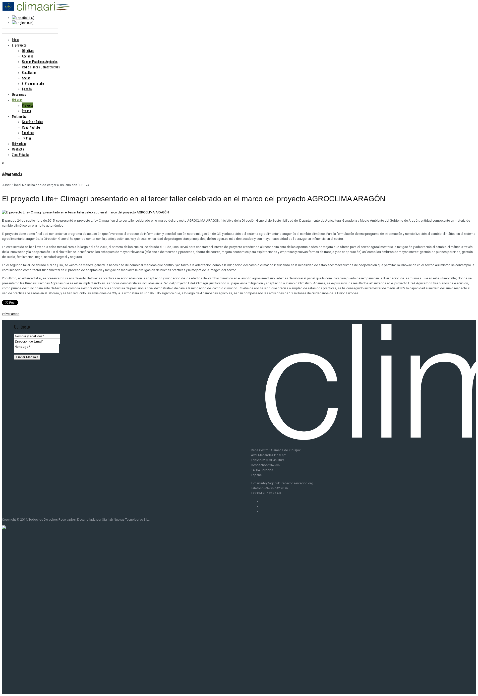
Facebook (28, 132)
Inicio (15, 39)
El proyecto (19, 45)
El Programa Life (33, 83)
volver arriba (10, 314)
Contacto (18, 148)
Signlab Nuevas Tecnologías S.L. (125, 519)
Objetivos (28, 50)
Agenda (27, 88)
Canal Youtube (31, 127)
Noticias (17, 99)
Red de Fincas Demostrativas (41, 66)
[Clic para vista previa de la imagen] (85, 212)
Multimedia (19, 116)
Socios (26, 77)
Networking (19, 143)
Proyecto (27, 105)
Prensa (26, 110)
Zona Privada (20, 154)
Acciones (27, 55)
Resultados (29, 72)
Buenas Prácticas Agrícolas (40, 61)
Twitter (26, 138)
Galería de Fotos (32, 121)
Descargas (19, 94)
